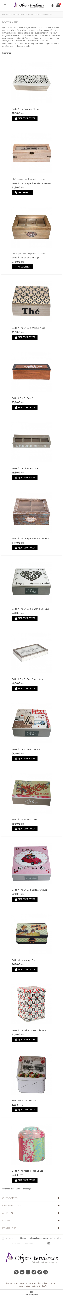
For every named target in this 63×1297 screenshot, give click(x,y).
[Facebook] (28, 1272)
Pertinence (6, 53)
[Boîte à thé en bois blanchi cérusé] (31, 652)
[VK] (22, 1272)
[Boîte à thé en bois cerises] (31, 793)
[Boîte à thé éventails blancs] (31, 82)
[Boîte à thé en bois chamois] (31, 722)
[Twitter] (34, 1272)
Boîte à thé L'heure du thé (25, 468)
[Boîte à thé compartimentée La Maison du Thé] (31, 152)
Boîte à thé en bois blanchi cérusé (29, 679)
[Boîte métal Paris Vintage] (31, 1074)
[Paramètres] (5, 5)
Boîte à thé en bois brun (24, 398)
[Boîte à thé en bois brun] (31, 371)
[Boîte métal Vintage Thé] (31, 933)
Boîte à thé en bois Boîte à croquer (29, 889)
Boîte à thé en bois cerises (25, 819)
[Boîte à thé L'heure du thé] (31, 442)
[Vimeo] (16, 1272)
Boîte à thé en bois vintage (25, 257)
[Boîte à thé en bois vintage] (31, 227)
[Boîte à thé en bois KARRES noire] (31, 301)
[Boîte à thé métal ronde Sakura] (31, 1144)
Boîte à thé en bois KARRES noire (28, 327)
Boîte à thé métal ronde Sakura (27, 1170)
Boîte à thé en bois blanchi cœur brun (30, 608)
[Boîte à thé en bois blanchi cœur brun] (31, 582)
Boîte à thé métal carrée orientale (29, 1030)
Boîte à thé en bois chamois (26, 749)
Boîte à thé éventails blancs (25, 109)
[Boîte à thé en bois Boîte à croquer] (31, 863)
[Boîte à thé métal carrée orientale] (31, 1003)
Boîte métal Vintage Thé (23, 960)
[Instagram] (45, 1272)
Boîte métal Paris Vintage (24, 1100)
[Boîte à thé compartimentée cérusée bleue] (31, 512)
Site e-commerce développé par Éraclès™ (37, 1284)
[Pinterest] (39, 1272)
